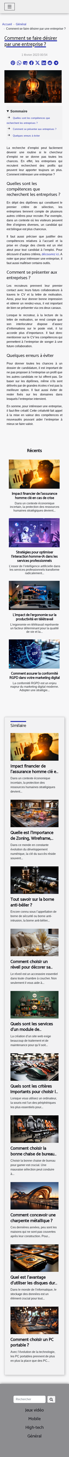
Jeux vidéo (34, 1410)
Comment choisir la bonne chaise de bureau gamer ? (32, 1154)
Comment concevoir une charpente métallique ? (33, 1218)
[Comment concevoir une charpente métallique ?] (34, 1195)
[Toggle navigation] (9, 6)
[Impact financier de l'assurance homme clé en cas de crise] (34, 474)
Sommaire (18, 111)
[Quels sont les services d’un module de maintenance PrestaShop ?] (34, 1004)
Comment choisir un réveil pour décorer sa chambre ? (30, 967)
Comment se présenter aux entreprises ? (34, 129)
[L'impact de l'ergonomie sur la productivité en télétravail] (34, 595)
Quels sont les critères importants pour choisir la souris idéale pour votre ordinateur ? (34, 1095)
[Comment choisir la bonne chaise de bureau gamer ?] (34, 1128)
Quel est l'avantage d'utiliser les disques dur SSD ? (32, 1283)
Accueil (7, 24)
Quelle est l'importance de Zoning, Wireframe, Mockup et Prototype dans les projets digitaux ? (34, 841)
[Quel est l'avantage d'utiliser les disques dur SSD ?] (34, 1257)
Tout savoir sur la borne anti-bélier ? (32, 902)
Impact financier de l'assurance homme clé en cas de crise (34, 496)
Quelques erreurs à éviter (26, 135)
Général (21, 24)
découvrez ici (50, 254)
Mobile (34, 1419)
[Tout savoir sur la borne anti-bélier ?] (34, 880)
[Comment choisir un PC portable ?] (34, 1320)
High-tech (34, 1427)
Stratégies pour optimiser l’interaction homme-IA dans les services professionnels (34, 556)
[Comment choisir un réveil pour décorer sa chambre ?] (34, 942)
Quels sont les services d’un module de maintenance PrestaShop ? (31, 1032)
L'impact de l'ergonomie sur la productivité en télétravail (34, 617)
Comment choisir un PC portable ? (32, 1342)
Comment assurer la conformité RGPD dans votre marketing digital (34, 676)
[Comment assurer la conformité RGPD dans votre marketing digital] (34, 654)
